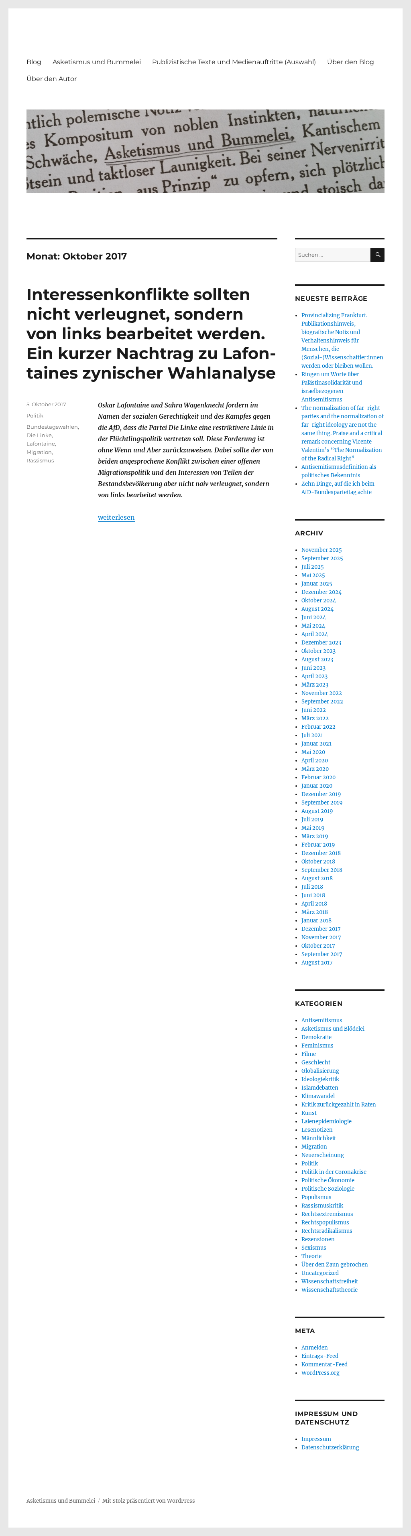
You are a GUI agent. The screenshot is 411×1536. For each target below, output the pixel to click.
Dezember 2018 (321, 853)
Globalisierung (320, 1071)
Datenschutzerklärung (330, 1447)
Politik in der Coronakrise (333, 1172)
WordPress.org (320, 1373)
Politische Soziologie (327, 1188)
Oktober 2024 (318, 600)
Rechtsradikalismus (326, 1231)
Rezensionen (318, 1239)
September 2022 (322, 701)
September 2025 (322, 558)
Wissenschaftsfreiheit (329, 1281)
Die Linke (39, 435)
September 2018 (321, 870)
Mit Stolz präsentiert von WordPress (148, 1500)
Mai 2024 (313, 625)
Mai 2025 (313, 575)
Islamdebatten (319, 1087)
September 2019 (322, 802)
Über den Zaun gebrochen (334, 1264)
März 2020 (315, 769)
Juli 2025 (312, 566)
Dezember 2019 (321, 794)
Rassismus (40, 460)
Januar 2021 (316, 743)
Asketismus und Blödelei (332, 1028)
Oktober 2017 (318, 945)
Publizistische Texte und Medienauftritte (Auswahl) (234, 62)
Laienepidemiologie (326, 1121)
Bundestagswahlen (52, 427)
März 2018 (314, 912)
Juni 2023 (313, 668)
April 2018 (314, 903)
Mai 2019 (313, 828)
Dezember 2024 (321, 592)
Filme (308, 1054)
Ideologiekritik (320, 1079)
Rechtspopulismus (325, 1222)
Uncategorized (320, 1273)
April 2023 (314, 676)
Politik (34, 415)
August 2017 (317, 962)
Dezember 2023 (321, 642)
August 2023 (317, 659)
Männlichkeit (318, 1138)
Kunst (309, 1113)
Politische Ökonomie (327, 1180)
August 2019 (317, 811)
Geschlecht (315, 1062)
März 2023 (314, 684)
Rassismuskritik (322, 1205)
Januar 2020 (316, 785)
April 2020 (314, 760)
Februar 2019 (318, 844)
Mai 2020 (313, 752)
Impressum (316, 1439)
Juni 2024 (313, 617)
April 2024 (314, 634)
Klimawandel (318, 1096)
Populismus (316, 1197)
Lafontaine (40, 443)
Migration (39, 452)
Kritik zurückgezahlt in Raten (338, 1104)
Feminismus (317, 1045)
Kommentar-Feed (324, 1364)
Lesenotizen (317, 1130)
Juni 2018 (313, 895)
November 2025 (321, 550)
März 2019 (314, 836)
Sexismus (313, 1247)
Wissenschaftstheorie (329, 1290)
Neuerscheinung (322, 1155)
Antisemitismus (321, 1020)
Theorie (311, 1256)
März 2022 (315, 718)
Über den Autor (51, 79)
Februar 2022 (318, 726)
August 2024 (317, 609)
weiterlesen (116, 517)
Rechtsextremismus (327, 1214)
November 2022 (321, 693)
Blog (33, 62)
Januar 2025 (316, 583)
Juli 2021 (312, 735)
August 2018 (317, 878)
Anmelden (314, 1347)
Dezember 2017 (321, 929)
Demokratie (316, 1037)
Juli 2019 (312, 819)
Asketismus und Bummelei (97, 62)
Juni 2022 (313, 710)
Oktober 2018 (318, 861)
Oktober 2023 (318, 651)
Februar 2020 (318, 777)
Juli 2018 (312, 887)
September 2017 (321, 954)
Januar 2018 (316, 920)
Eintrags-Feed (319, 1356)
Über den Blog (350, 62)
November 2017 (321, 937)
